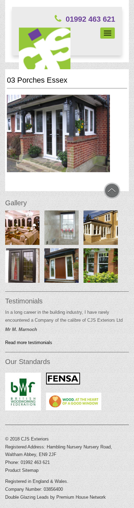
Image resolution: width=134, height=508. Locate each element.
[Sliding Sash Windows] (61, 229)
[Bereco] (61, 267)
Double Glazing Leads (27, 497)
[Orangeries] (22, 229)
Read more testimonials (28, 342)
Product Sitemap (21, 470)
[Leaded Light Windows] (22, 267)
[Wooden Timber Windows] (100, 267)
